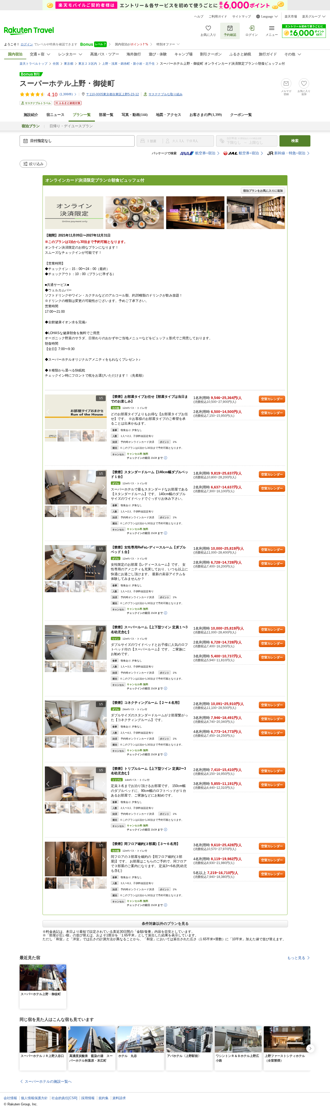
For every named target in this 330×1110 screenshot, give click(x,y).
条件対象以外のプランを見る (165, 923)
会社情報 (10, 1098)
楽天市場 (291, 16)
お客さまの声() (205, 115)
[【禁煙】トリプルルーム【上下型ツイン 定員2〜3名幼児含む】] (76, 783)
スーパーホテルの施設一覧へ (48, 1081)
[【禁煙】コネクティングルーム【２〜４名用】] (76, 717)
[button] (103, 411)
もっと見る (296, 958)
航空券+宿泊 (205, 153)
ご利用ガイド (218, 16)
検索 (295, 141)
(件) (66, 94)
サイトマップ (241, 16)
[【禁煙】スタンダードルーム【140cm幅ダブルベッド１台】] (76, 487)
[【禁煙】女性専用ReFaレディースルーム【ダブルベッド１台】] (76, 562)
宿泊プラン (31, 126)
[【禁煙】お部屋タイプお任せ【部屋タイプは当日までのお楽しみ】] (76, 411)
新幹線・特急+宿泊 (289, 153)
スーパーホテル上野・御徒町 (67, 83)
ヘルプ (198, 16)
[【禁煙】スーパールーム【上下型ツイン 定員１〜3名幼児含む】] (76, 642)
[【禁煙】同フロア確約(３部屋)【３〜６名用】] (76, 859)
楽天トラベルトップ (33, 63)
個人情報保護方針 (34, 1098)
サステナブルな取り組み (165, 94)
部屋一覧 (106, 115)
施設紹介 (31, 115)
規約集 (103, 1098)
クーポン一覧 (241, 115)
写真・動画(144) (135, 115)
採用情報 (88, 1098)
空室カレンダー (272, 399)
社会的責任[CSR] (64, 1098)
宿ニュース (55, 115)
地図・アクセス (168, 115)
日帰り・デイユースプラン (71, 126)
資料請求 (119, 1098)
